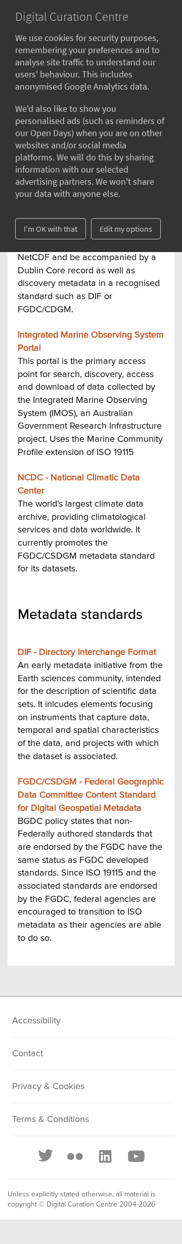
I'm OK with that (50, 229)
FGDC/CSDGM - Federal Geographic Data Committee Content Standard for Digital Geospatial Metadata (91, 794)
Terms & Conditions (50, 1119)
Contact (27, 1053)
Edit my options (126, 229)
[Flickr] (75, 1156)
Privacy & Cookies (48, 1086)
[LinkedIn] (105, 1156)
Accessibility (36, 1020)
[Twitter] (46, 1156)
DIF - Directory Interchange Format (87, 652)
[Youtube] (135, 1156)
